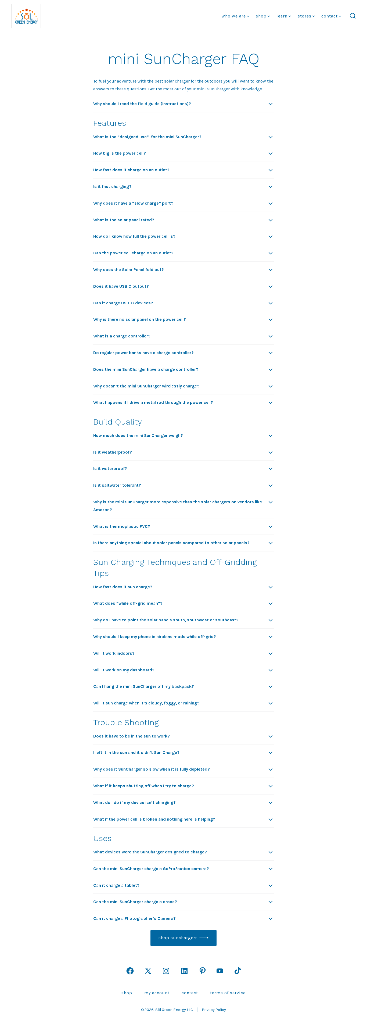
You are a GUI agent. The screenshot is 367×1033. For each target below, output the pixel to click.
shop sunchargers (178, 937)
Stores (304, 16)
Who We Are (234, 16)
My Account (157, 992)
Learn (281, 16)
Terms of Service (228, 992)
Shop (261, 16)
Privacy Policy (214, 1009)
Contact (329, 16)
